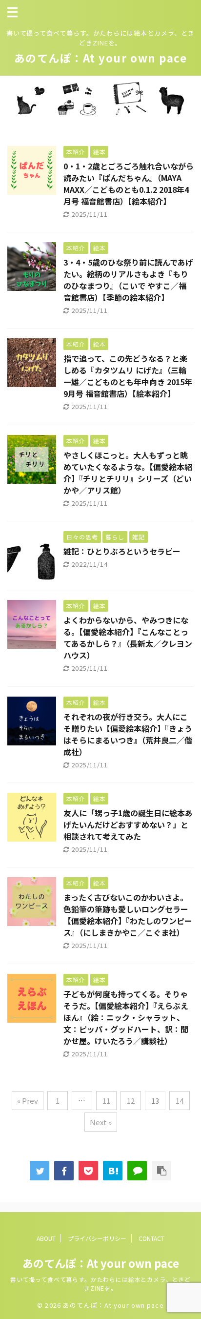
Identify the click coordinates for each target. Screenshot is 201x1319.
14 (179, 1100)
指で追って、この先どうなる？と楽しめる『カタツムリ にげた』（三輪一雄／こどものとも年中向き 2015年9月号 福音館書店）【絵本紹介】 (127, 375)
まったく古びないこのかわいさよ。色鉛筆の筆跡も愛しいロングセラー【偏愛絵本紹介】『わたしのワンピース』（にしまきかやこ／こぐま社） (127, 914)
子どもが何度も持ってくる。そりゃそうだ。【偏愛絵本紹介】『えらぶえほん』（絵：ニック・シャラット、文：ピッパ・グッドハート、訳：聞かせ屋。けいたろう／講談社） (125, 1017)
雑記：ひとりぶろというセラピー (122, 551)
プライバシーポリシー (97, 1238)
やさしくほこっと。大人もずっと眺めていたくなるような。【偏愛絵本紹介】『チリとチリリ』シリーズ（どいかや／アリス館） (127, 472)
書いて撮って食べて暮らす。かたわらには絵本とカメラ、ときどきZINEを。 (100, 1283)
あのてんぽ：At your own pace (100, 57)
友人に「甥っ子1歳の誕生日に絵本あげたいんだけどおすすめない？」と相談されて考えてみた (128, 824)
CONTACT (151, 1238)
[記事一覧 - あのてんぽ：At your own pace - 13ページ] (112, 1170)
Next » (101, 1122)
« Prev (27, 1100)
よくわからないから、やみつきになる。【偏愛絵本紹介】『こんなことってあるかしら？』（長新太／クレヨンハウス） (127, 637)
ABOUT (46, 1238)
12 (131, 1100)
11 (106, 1100)
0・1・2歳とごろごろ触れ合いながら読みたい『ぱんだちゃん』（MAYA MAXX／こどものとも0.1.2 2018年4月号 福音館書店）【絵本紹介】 (128, 183)
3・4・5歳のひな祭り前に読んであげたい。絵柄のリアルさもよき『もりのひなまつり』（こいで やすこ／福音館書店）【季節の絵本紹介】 (128, 279)
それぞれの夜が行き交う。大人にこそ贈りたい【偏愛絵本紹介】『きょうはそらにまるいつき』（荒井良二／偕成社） (127, 734)
